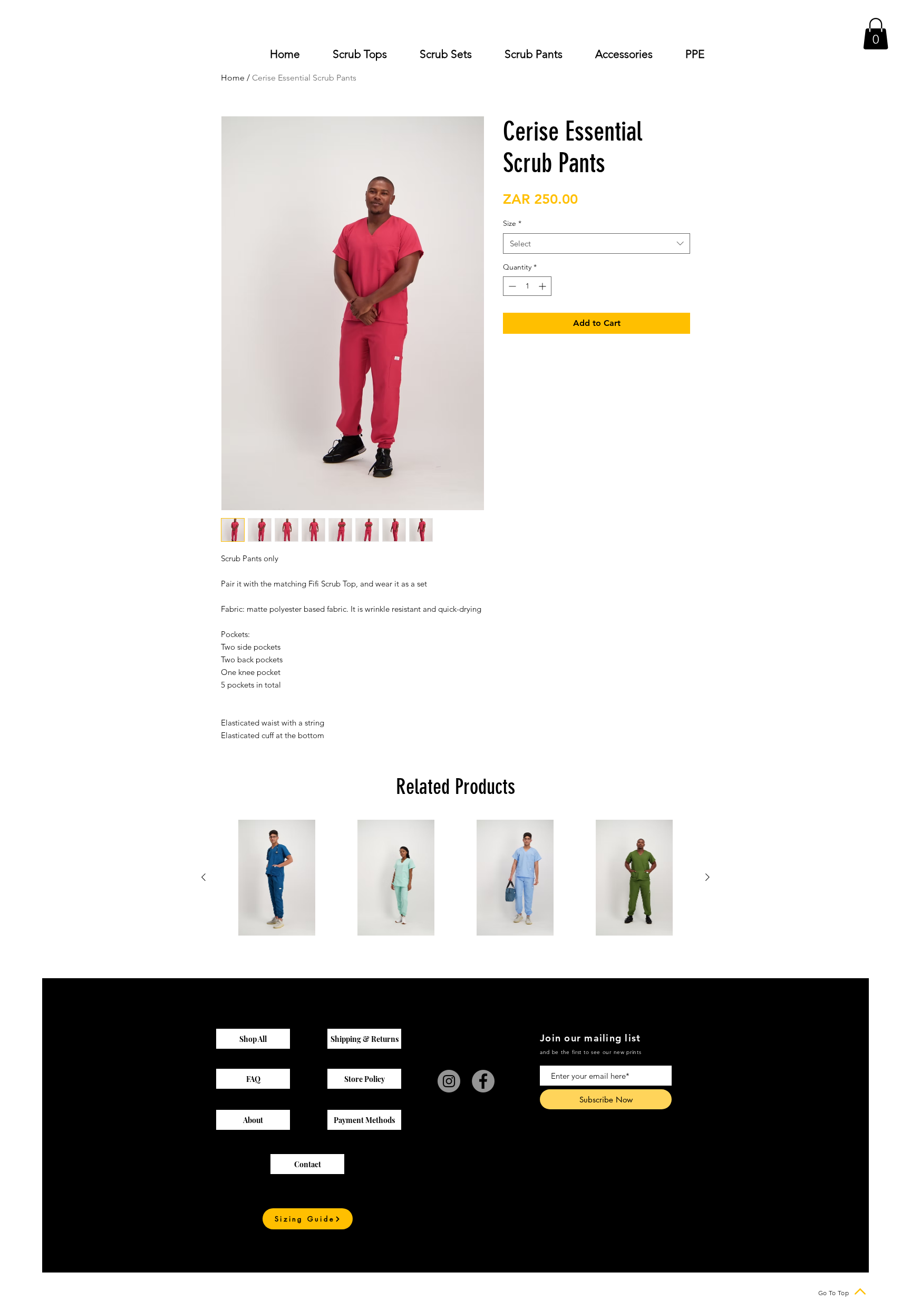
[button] (875, 33)
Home (233, 78)
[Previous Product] (203, 877)
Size (512, 223)
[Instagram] (449, 1081)
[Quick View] (277, 878)
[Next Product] (707, 877)
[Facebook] (483, 1081)
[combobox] (596, 243)
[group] (455, 877)
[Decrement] (511, 286)
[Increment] (543, 286)
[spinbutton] (527, 286)
